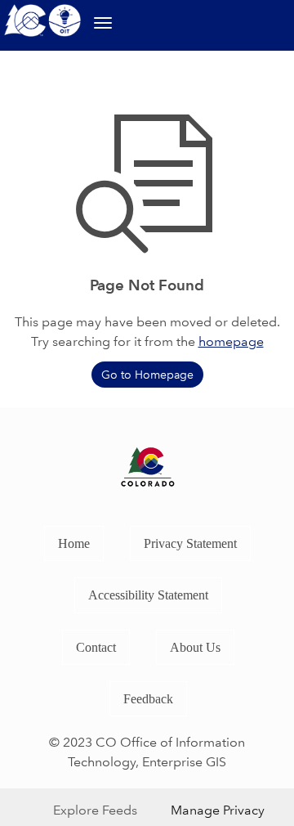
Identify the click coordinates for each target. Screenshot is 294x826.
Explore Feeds (95, 810)
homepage (231, 341)
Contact (96, 647)
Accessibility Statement (148, 595)
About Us (195, 647)
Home (74, 543)
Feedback (148, 699)
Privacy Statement (190, 543)
